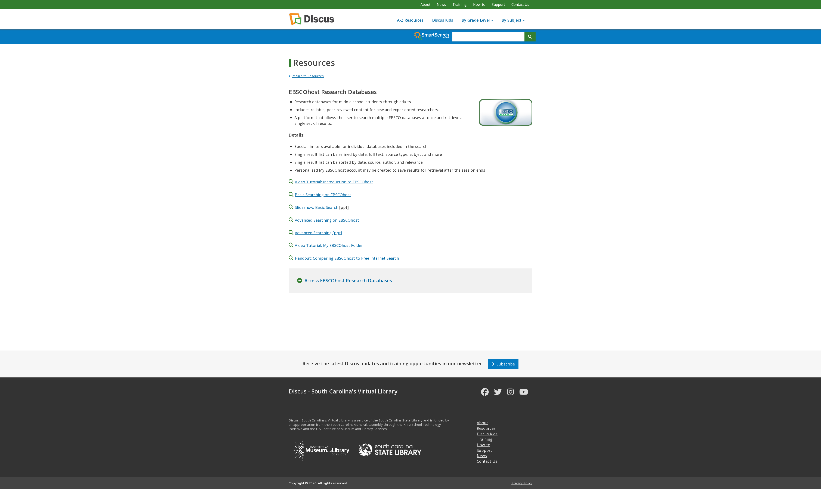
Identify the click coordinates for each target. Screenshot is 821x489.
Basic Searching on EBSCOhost (323, 194)
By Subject (512, 20)
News (441, 4)
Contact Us (520, 4)
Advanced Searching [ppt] (318, 232)
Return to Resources (308, 76)
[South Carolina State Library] (390, 449)
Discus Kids (442, 20)
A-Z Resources (410, 20)
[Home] (313, 19)
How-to (479, 4)
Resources (486, 428)
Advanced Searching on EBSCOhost (327, 220)
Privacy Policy (521, 483)
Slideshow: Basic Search (316, 207)
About (425, 4)
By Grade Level (476, 20)
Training (459, 4)
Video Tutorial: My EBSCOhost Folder (329, 245)
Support (498, 4)
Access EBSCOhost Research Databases (348, 280)
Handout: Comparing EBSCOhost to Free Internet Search (347, 258)
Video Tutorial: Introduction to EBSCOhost (334, 181)
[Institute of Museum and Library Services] (321, 449)
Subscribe (504, 364)
